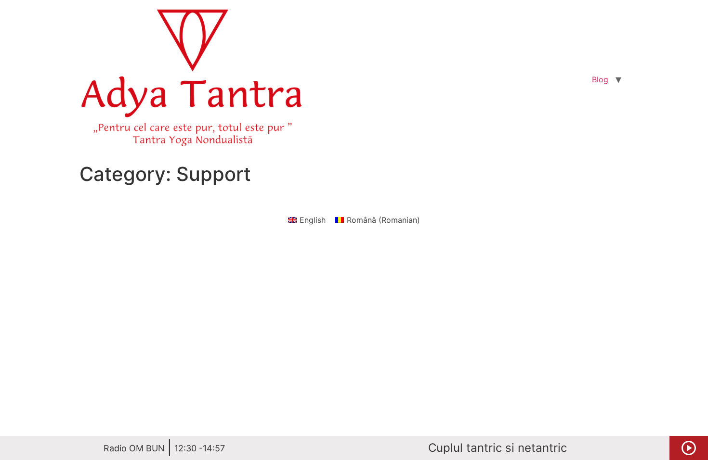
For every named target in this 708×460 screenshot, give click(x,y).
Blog (600, 79)
